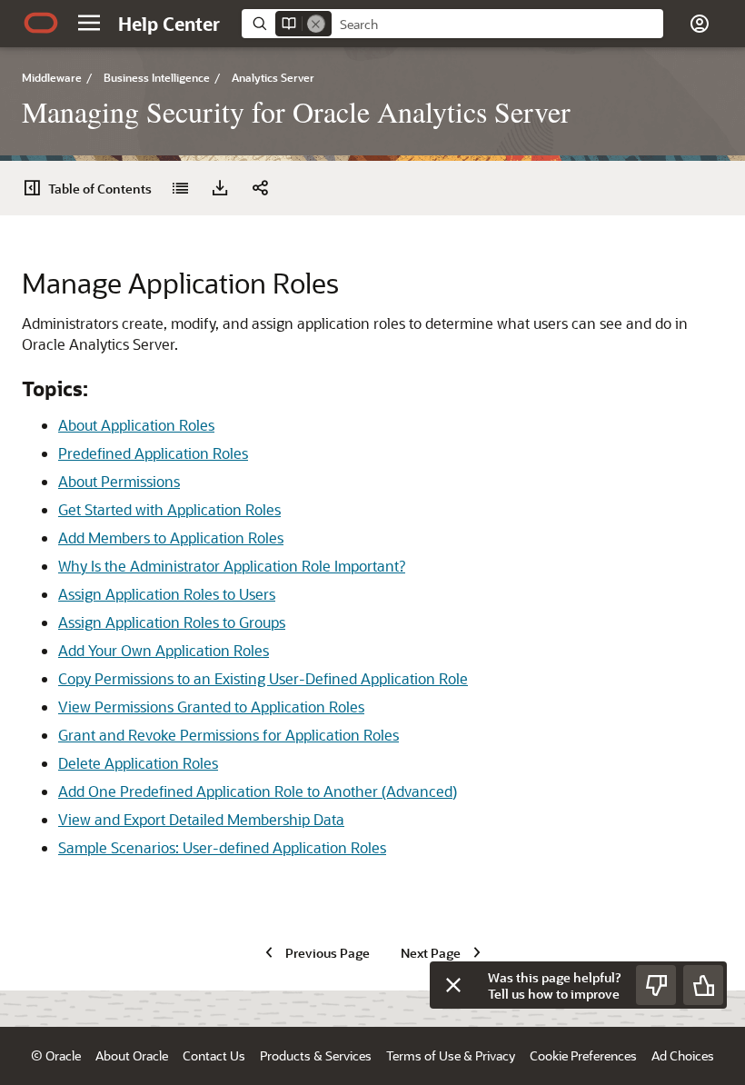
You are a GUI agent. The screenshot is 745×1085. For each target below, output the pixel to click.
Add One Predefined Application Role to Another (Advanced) (257, 791)
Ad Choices (682, 1055)
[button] (89, 23)
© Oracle (56, 1055)
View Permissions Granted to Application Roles (211, 706)
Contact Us (214, 1055)
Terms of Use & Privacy (450, 1055)
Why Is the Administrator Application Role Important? (231, 565)
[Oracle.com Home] (41, 23)
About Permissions (119, 481)
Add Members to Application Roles (170, 537)
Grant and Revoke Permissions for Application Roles (228, 734)
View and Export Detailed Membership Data (201, 819)
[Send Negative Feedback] (656, 985)
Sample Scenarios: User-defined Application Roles (222, 847)
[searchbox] (497, 24)
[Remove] (316, 24)
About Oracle (131, 1055)
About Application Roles (136, 424)
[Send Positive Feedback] (703, 985)
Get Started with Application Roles (169, 509)
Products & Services (316, 1055)
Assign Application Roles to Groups (171, 622)
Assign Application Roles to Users (166, 593)
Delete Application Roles (138, 762)
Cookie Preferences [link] (583, 1055)
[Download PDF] (220, 188)
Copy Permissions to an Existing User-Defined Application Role (263, 678)
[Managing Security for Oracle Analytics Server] (180, 188)
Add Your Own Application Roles (163, 650)
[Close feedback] (453, 985)
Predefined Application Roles (153, 453)
